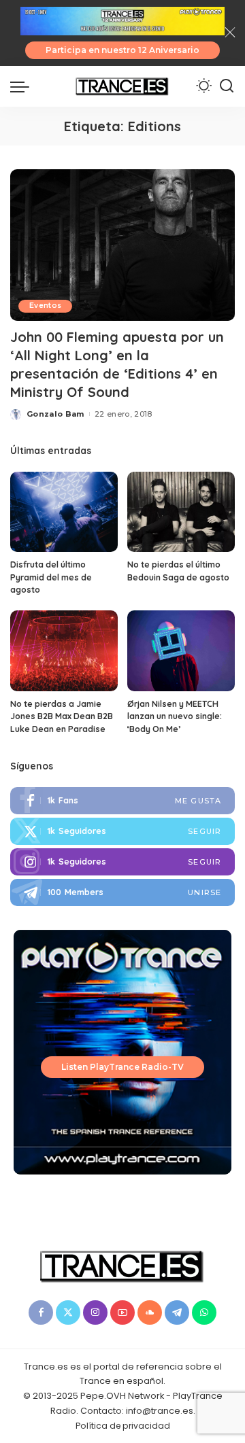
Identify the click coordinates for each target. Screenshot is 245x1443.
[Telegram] (122, 892)
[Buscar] (226, 86)
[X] (68, 1312)
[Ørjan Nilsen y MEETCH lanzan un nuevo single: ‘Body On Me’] (181, 650)
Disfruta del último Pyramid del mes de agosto (51, 577)
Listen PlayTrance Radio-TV (122, 1067)
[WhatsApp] (204, 1312)
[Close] (230, 32)
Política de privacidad (123, 1425)
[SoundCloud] (149, 1312)
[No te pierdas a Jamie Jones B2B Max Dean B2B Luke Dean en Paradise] (64, 650)
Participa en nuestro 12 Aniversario (122, 50)
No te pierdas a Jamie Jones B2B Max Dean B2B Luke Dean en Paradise (61, 716)
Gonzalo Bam (55, 414)
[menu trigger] (23, 86)
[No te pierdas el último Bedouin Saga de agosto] (181, 512)
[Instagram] (122, 861)
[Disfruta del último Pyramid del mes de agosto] (64, 512)
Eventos (45, 305)
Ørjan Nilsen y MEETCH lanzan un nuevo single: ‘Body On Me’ (174, 716)
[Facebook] (122, 800)
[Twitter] (122, 831)
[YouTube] (122, 1312)
